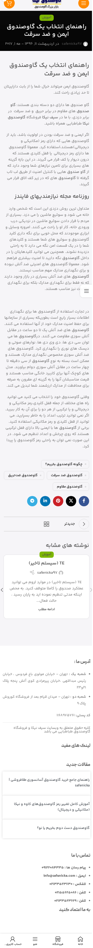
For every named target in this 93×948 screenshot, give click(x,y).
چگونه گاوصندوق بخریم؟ (63, 464)
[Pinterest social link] (58, 501)
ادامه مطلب (46, 609)
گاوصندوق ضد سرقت (66, 475)
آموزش (46, 17)
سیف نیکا (50, 117)
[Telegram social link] (32, 501)
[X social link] (71, 501)
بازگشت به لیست (46, 524)
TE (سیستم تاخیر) (46, 563)
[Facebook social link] (84, 501)
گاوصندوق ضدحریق (22, 475)
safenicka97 (72, 44)
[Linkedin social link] (45, 501)
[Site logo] (46, 3)
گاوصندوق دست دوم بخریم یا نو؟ (63, 828)
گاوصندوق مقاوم (69, 486)
